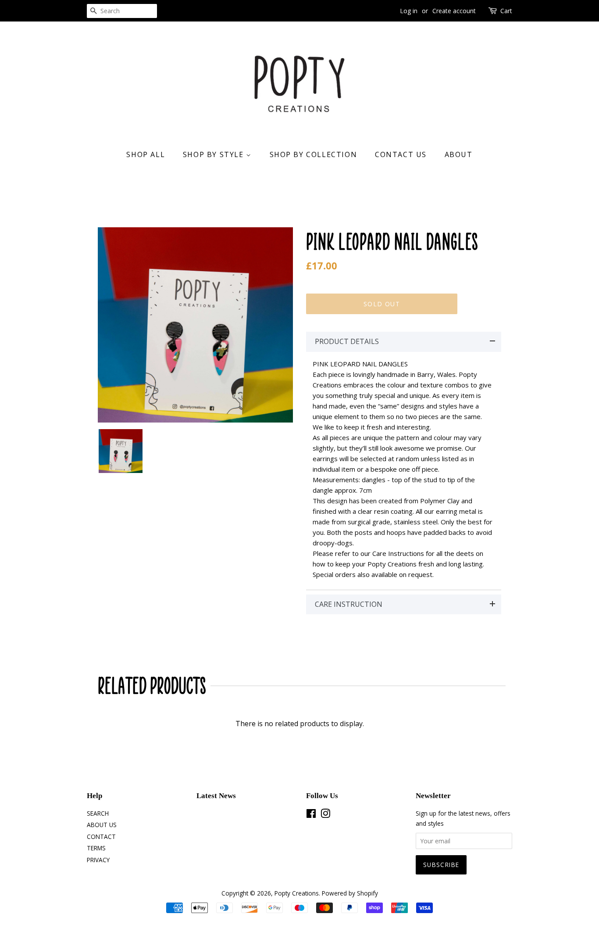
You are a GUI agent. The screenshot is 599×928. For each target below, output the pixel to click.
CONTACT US (401, 154)
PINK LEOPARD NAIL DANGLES (392, 241)
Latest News (216, 796)
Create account (454, 11)
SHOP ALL (145, 154)
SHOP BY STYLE (214, 154)
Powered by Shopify (350, 893)
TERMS (96, 848)
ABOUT (459, 154)
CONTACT (101, 836)
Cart (506, 11)
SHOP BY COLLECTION (313, 154)
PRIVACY (98, 860)
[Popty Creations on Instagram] (325, 815)
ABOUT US (102, 825)
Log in (408, 11)
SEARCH (98, 813)
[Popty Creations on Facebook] (311, 815)
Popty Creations (297, 893)
